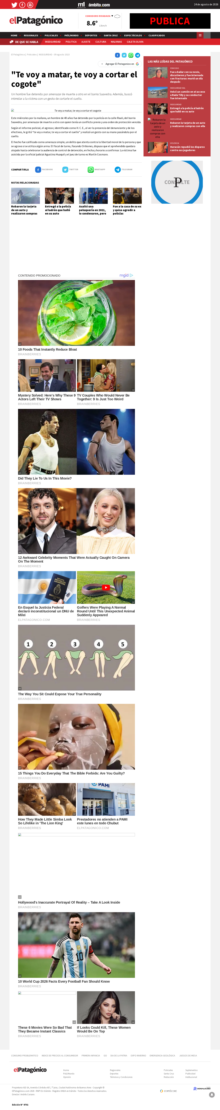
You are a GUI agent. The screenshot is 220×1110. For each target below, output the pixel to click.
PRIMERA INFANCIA (91, 1055)
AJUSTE (85, 41)
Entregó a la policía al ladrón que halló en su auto (58, 210)
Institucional (191, 1077)
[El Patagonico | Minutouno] (81, 4)
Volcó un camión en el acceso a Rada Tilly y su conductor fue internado (187, 95)
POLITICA (71, 41)
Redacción (169, 1077)
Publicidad (190, 1073)
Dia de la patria (119, 1055)
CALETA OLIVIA (135, 41)
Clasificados (156, 35)
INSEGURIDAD (53, 41)
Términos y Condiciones (121, 1077)
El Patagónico (18, 54)
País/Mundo (71, 35)
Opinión (67, 1077)
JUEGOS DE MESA (188, 1055)
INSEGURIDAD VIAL (177, 88)
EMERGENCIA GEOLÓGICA (163, 1055)
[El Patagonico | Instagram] (30, 4)
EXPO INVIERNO (138, 1055)
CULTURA (100, 41)
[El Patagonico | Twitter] (14, 4)
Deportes (91, 35)
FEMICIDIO (174, 68)
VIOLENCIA (174, 143)
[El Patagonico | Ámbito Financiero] (99, 4)
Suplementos (191, 1070)
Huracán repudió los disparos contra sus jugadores (187, 148)
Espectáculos (133, 35)
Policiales (51, 35)
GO (105, 1055)
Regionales (31, 35)
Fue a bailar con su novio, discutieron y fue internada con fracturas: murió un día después (186, 76)
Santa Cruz (111, 35)
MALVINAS (116, 41)
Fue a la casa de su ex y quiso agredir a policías (127, 210)
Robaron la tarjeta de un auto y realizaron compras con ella (24, 212)
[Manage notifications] (212, 1094)
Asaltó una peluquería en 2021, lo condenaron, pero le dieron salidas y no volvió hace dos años (93, 213)
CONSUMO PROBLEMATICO (24, 1055)
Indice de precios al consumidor (60, 1055)
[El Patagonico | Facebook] (22, 4)
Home (14, 35)
